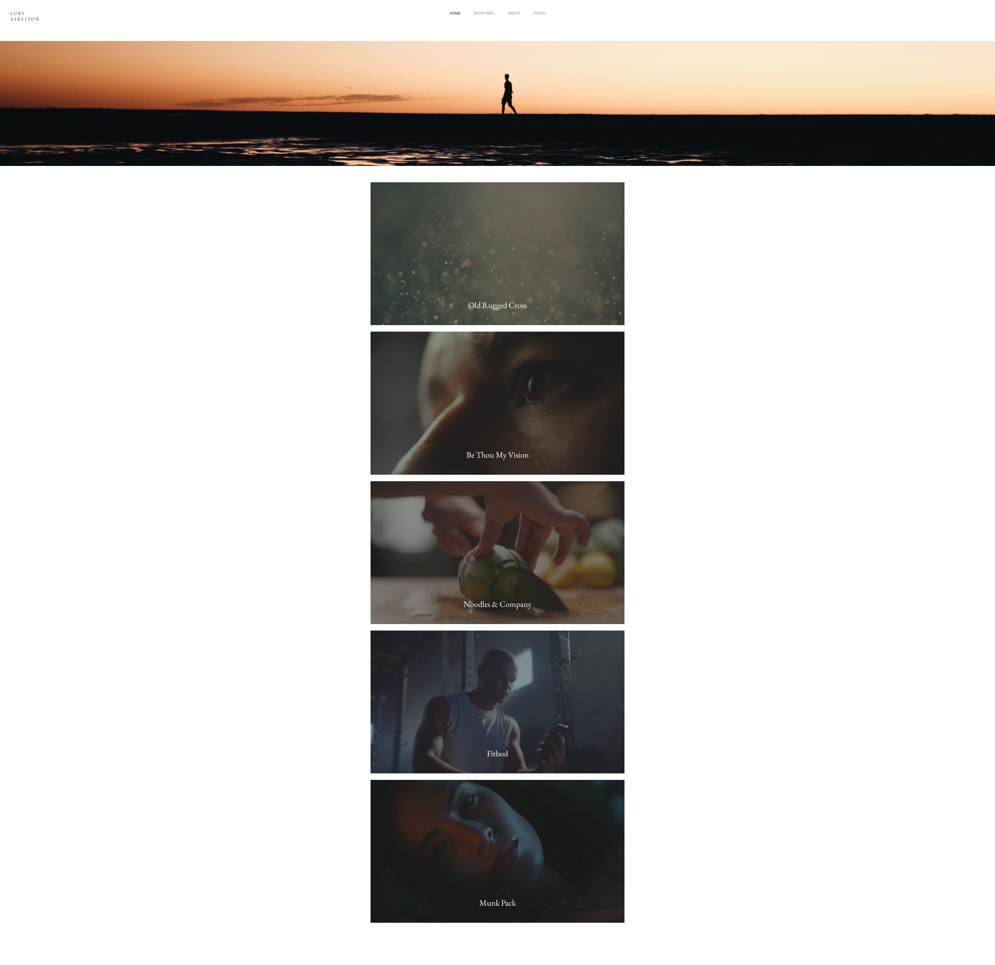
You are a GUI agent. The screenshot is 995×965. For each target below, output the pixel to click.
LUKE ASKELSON (25, 16)
